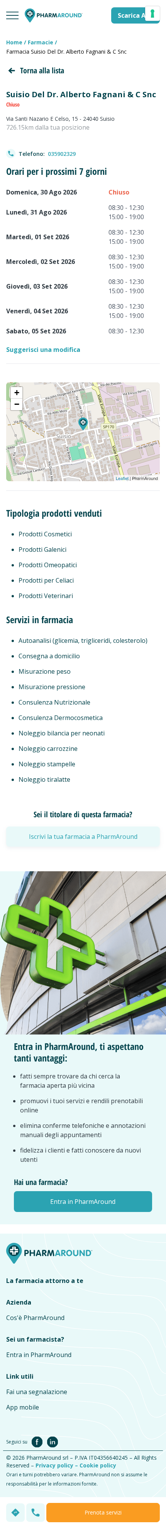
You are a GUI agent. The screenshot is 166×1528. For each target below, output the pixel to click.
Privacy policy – (58, 1465)
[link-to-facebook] (39, 1441)
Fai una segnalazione (36, 1392)
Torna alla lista (42, 70)
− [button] (16, 404)
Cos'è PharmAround (35, 1317)
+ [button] (16, 392)
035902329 (62, 153)
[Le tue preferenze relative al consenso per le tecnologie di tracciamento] (152, 13)
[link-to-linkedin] (52, 1441)
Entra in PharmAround (38, 1355)
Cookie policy (98, 1465)
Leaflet (122, 478)
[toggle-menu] (12, 15)
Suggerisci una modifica (43, 349)
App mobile (22, 1407)
